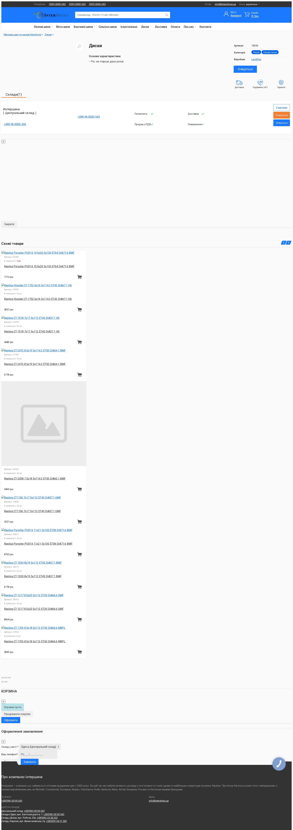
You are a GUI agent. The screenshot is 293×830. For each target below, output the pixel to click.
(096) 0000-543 (57, 4)
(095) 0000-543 (77, 4)
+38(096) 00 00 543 (11, 800)
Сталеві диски (270, 52)
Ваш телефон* (9, 754)
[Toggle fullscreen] (6, 677)
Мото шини (63, 26)
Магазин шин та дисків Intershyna (22, 34)
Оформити (10, 720)
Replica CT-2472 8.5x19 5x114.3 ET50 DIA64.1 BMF (35, 364)
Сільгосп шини (108, 26)
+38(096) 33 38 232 (47, 817)
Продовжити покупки (17, 714)
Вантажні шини (83, 26)
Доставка (161, 26)
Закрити (9, 224)
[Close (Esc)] (2, 677)
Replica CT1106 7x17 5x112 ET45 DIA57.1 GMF (32, 511)
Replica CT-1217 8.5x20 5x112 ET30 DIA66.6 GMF (34, 608)
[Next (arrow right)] (6, 681)
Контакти (205, 26)
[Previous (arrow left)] (2, 681)
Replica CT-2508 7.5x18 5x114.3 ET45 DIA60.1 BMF (35, 478)
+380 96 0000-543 (15, 124)
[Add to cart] (80, 277)
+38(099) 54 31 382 (56, 821)
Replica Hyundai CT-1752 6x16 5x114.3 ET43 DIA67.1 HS (38, 299)
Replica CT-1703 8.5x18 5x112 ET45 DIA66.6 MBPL (34, 641)
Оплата (175, 26)
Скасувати (10, 761)
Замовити (29, 761)
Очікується (245, 69)
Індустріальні (129, 26)
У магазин (281, 107)
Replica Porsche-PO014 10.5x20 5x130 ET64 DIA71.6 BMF (39, 266)
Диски (145, 26)
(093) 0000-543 (97, 4)
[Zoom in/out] (9, 677)
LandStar (256, 59)
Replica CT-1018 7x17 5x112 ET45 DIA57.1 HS (32, 331)
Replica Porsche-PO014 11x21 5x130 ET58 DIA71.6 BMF (38, 543)
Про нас (189, 26)
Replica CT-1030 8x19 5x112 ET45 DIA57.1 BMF (33, 576)
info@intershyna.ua (225, 4)
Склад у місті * (9, 746)
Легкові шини (42, 26)
